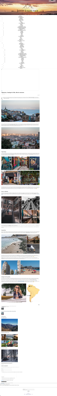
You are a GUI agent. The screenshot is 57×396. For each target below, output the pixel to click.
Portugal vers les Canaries (22, 26)
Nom (2, 368)
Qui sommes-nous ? (21, 17)
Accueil (20, 15)
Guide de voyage (21, 20)
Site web (2, 370)
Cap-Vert (22, 25)
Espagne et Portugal (22, 23)
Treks (21, 38)
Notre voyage (20, 16)
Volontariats (21, 39)
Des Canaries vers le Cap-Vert (22, 27)
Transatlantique (21, 28)
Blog (20, 37)
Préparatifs (21, 18)
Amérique (21, 29)
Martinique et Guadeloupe (22, 30)
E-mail (2, 369)
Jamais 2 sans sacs (2, 0)
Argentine (21, 35)
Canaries (22, 50)
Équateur (21, 32)
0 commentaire (7, 306)
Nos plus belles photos (21, 40)
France (22, 22)
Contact (20, 41)
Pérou (22, 33)
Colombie (22, 58)
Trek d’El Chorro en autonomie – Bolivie (5, 332)
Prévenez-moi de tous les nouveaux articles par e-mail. (7, 379)
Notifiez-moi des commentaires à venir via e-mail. (8, 380)
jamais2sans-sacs (4, 306)
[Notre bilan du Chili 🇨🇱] (2, 314)
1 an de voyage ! (21, 19)
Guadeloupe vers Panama (22, 55)
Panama (22, 31)
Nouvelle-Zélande (21, 36)
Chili (21, 34)
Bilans (22, 63)
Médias (21, 66)
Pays (21, 47)
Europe (21, 21)
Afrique (21, 24)
